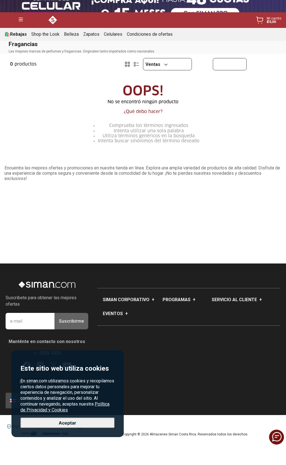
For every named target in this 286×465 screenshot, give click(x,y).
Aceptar (67, 423)
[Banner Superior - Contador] (143, 6)
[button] (20, 20)
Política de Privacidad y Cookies (64, 407)
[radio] (127, 64)
